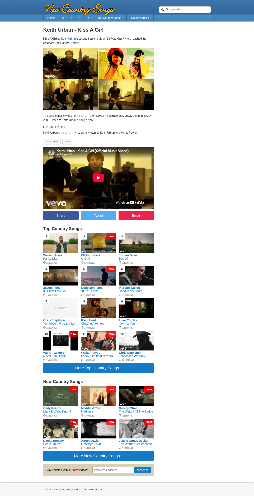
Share (60, 215)
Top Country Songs (109, 17)
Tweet (98, 215)
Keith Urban (68, 38)
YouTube (112, 115)
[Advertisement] (24, 100)
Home (51, 17)
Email (136, 215)
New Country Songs (102, 456)
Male (67, 141)
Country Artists (140, 17)
